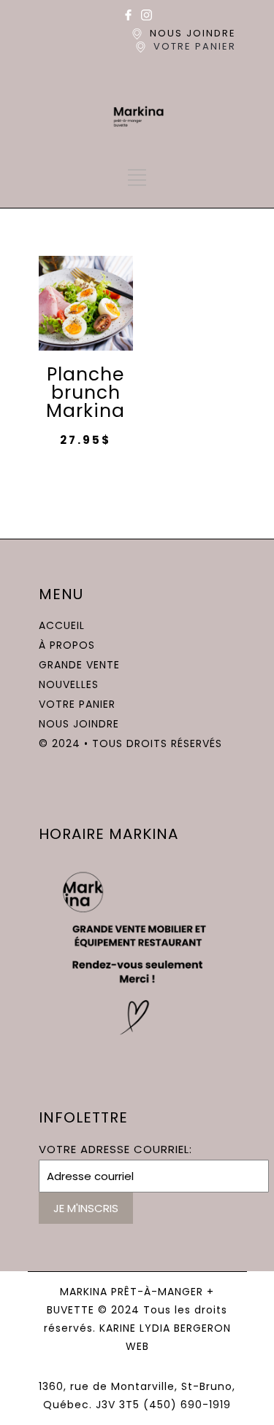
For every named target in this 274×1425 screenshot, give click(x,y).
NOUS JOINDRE (193, 33)
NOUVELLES (69, 684)
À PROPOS (67, 645)
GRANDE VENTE (79, 664)
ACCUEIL (62, 625)
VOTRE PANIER (194, 46)
